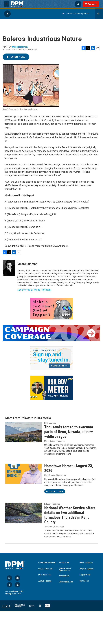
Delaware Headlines (52, 504)
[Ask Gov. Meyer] (51, 388)
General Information (46, 563)
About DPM (64, 563)
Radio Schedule (86, 563)
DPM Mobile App (66, 582)
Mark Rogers (49, 475)
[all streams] (99, 13)
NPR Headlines (50, 423)
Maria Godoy (49, 441)
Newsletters (64, 576)
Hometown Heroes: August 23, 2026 (68, 468)
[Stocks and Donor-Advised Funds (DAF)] (51, 308)
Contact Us (84, 581)
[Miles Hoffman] (9, 268)
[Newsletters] (51, 358)
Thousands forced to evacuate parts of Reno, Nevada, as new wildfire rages (68, 432)
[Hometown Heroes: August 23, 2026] (23, 474)
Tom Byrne (49, 527)
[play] (7, 13)
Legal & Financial (45, 569)
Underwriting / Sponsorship (65, 569)
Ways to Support (86, 569)
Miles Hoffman (20, 46)
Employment (85, 575)
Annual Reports (45, 581)
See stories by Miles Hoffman (34, 289)
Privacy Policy (16, 594)
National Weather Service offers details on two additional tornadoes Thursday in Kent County (69, 515)
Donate (91, 4)
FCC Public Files (44, 575)
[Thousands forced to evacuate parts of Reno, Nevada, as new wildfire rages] (23, 432)
